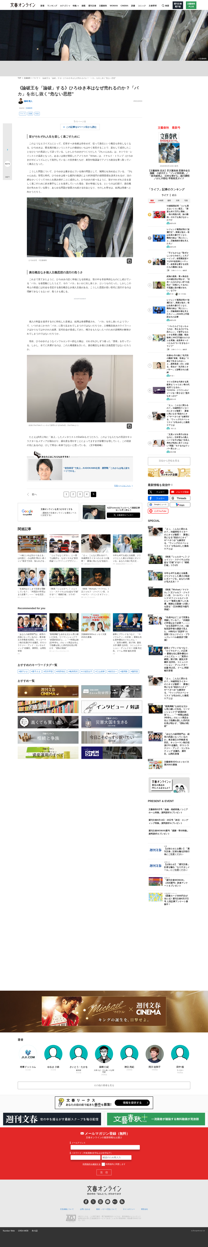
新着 (42, 6)
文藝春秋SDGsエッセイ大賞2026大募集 (93, 637)
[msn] (114, 1201)
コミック (142, 6)
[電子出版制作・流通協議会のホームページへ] (71, 1218)
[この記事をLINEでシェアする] (7, 156)
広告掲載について (67, 1209)
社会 (37, 114)
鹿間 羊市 (173, 399)
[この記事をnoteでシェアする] (7, 164)
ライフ (35, 78)
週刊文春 (92, 6)
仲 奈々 (172, 294)
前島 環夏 (173, 452)
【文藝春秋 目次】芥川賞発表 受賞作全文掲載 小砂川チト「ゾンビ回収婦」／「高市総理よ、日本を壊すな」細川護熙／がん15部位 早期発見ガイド (169, 174)
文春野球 (153, 6)
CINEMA (124, 6)
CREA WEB (23, 1231)
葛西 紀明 (173, 223)
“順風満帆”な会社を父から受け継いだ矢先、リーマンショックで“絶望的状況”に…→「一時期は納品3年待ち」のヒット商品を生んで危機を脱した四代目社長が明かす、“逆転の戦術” (64, 642)
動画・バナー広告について (106, 1209)
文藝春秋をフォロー (125, 515)
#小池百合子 (86, 671)
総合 (174, 195)
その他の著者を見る (104, 1085)
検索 (167, 6)
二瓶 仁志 (173, 428)
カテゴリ (64, 6)
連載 (83, 6)
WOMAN (114, 6)
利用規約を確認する (91, 1164)
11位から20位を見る (169, 460)
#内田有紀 (60, 671)
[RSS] (122, 1201)
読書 (133, 6)
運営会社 (144, 1209)
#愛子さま (35, 671)
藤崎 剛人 (28, 101)
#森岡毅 (123, 671)
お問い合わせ (85, 1209)
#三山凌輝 (100, 671)
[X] (93, 1201)
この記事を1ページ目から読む (81, 127)
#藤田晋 (134, 671)
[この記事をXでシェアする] (7, 129)
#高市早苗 (48, 671)
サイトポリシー (129, 1209)
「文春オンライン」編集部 (178, 270)
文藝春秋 (103, 6)
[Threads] (100, 1201)
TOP (19, 78)
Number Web (9, 1231)
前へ (34, 494)
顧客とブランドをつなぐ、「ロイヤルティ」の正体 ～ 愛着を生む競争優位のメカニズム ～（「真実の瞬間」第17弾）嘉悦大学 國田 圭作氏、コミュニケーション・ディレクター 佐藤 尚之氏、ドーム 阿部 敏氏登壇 (127, 644)
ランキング (52, 6)
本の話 (35, 1231)
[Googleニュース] (107, 1201)
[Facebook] (86, 1201)
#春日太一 (112, 671)
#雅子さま (23, 671)
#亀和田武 (73, 671)
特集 (75, 6)
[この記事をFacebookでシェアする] (7, 137)
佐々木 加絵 (182, 294)
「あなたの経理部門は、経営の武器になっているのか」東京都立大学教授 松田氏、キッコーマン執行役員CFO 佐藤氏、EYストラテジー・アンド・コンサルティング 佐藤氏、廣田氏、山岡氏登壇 (32, 644)
